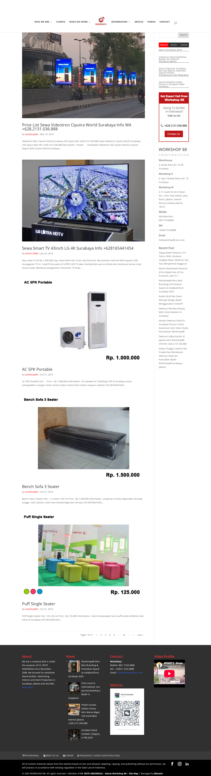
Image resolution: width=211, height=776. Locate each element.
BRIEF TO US (52, 755)
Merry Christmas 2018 (170, 49)
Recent (174, 45)
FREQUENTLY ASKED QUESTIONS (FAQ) (99, 755)
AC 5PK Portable (37, 369)
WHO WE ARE (41, 22)
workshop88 (31, 134)
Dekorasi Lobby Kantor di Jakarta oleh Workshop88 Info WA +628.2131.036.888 (173, 340)
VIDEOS (151, 22)
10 (124, 634)
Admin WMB (31, 253)
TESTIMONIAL (32, 755)
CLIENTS (60, 22)
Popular (163, 45)
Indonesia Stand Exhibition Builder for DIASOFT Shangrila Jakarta (173, 59)
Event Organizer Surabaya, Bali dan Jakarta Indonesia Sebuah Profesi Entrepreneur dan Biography (174, 71)
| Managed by (141, 773)
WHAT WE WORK (78, 22)
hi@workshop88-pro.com (130, 672)
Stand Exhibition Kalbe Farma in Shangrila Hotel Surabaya (171, 84)
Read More (27, 687)
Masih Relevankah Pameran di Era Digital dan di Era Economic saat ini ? (173, 272)
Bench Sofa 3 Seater (41, 486)
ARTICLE (139, 22)
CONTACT (164, 22)
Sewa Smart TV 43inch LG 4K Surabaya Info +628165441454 (77, 248)
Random (184, 45)
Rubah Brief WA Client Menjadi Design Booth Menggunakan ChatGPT (171, 300)
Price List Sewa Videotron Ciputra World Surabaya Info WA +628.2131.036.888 (76, 127)
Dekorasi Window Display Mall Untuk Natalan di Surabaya (172, 312)
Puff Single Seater (38, 603)
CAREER (69, 755)
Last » (140, 634)
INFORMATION (119, 22)
